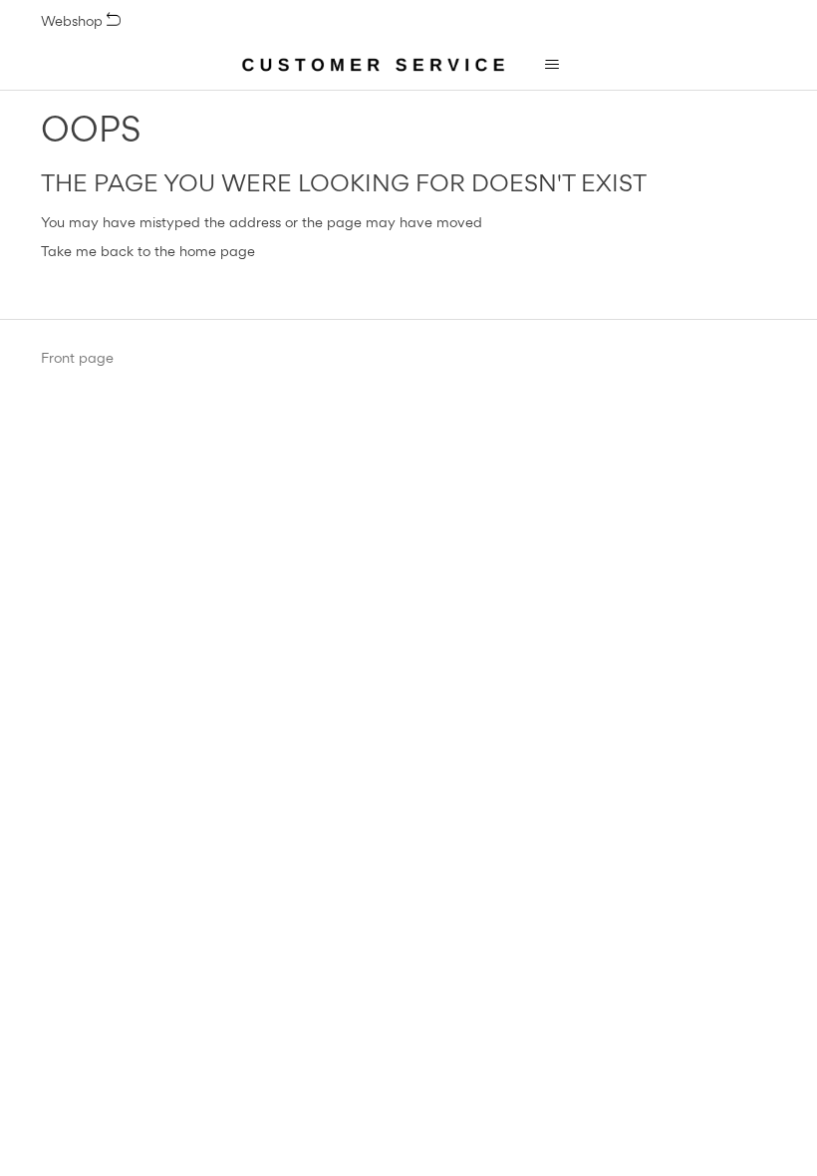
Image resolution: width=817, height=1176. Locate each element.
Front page (77, 358)
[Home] (373, 65)
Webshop (74, 20)
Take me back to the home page (148, 250)
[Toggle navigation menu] (551, 65)
